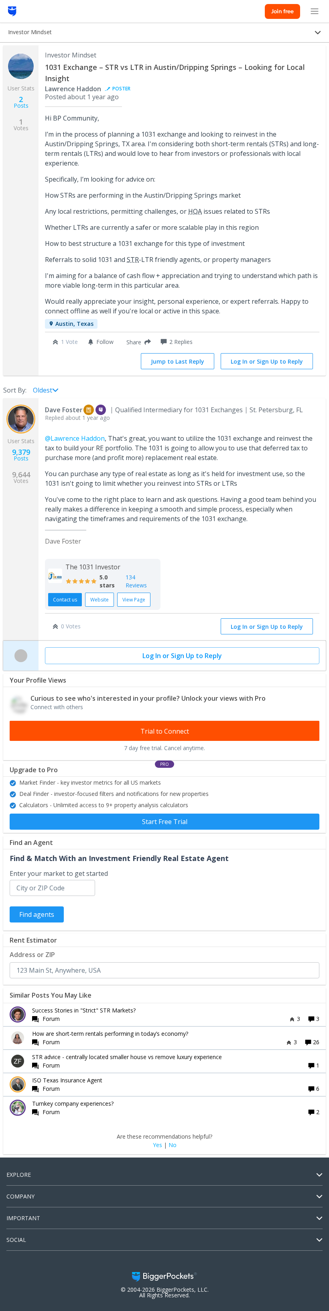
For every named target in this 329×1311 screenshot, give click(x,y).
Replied (77, 417)
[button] (137, 342)
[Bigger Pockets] (12, 11)
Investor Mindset (70, 55)
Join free (282, 11)
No (173, 1145)
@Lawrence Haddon (75, 438)
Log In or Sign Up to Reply (267, 361)
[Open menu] (315, 11)
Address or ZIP (32, 954)
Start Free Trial (164, 821)
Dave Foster (64, 409)
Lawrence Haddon (73, 88)
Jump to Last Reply (177, 361)
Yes (157, 1145)
